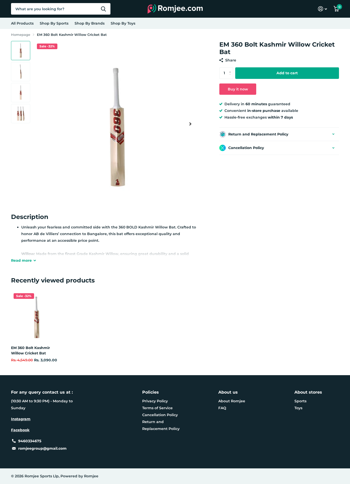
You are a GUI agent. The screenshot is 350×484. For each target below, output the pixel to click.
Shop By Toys (123, 23)
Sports (300, 401)
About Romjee (231, 401)
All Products (22, 23)
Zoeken (103, 9)
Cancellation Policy (160, 415)
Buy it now (238, 89)
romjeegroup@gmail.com (42, 448)
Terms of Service (157, 408)
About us (228, 392)
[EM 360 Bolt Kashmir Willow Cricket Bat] (36, 316)
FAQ (222, 408)
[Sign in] (322, 9)
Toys (298, 408)
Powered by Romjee (79, 476)
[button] (190, 124)
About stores (308, 392)
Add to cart (287, 73)
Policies (150, 392)
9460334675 (29, 441)
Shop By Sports (54, 23)
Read (21, 260)
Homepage (20, 35)
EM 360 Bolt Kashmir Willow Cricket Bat (30, 350)
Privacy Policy (155, 401)
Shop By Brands (90, 23)
